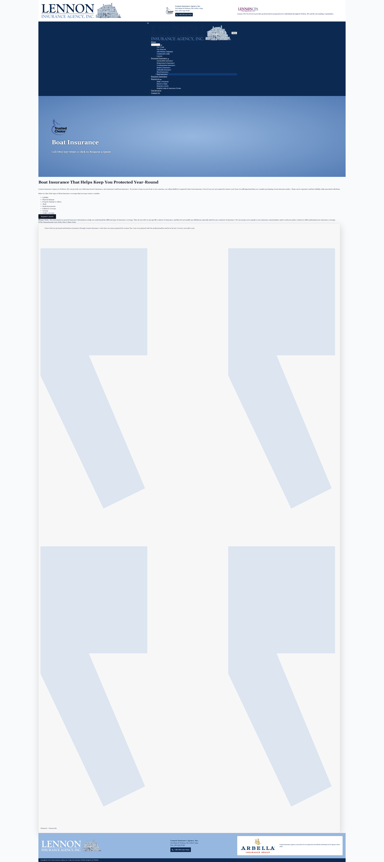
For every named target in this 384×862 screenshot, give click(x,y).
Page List (71, 860)
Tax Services (156, 90)
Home (153, 42)
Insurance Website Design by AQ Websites (86, 860)
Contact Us (155, 93)
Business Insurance (159, 76)
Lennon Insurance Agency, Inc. (59, 860)
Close (234, 33)
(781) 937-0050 (66, 152)
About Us (155, 44)
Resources (155, 79)
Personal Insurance (159, 58)
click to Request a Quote (95, 152)
